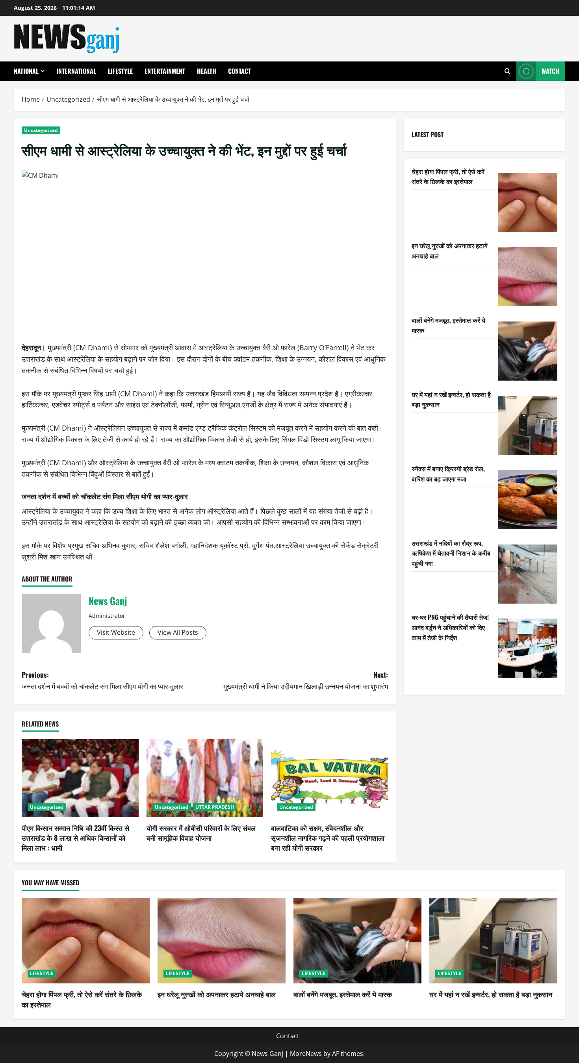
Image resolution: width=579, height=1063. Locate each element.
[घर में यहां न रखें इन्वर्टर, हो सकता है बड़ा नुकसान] (527, 425)
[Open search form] (507, 71)
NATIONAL (26, 71)
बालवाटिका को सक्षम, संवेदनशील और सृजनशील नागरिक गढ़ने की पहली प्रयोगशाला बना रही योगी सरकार (327, 838)
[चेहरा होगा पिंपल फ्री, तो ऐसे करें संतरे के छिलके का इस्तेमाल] (527, 202)
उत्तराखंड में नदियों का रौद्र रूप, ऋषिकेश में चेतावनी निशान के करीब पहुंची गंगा (451, 553)
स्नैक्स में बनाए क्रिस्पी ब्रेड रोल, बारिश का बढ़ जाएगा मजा (448, 473)
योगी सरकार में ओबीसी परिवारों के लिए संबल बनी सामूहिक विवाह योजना (201, 833)
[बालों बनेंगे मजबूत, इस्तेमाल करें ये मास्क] (527, 351)
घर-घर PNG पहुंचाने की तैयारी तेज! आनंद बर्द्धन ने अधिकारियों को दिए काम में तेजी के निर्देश (450, 627)
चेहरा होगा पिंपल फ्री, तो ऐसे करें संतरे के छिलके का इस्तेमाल (448, 176)
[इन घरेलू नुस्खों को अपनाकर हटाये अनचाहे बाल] (527, 276)
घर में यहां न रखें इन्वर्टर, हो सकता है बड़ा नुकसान (490, 994)
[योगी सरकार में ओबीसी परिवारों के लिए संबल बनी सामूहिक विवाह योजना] (205, 778)
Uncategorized (41, 130)
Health (206, 71)
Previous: (102, 680)
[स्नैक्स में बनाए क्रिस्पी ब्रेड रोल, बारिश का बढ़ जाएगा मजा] (527, 499)
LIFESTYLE (120, 71)
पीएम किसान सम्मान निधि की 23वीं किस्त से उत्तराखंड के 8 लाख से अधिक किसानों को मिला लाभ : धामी (75, 838)
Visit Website (116, 632)
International (76, 71)
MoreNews (306, 1053)
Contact (239, 71)
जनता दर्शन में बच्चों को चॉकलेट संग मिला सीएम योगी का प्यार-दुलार (105, 496)
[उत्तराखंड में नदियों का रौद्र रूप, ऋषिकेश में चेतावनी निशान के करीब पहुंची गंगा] (527, 574)
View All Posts (178, 632)
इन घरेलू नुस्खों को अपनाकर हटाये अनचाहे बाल (217, 994)
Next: (305, 680)
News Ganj (108, 600)
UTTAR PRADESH (214, 807)
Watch (550, 71)
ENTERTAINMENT (165, 71)
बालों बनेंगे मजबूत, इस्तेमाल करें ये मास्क (342, 994)
